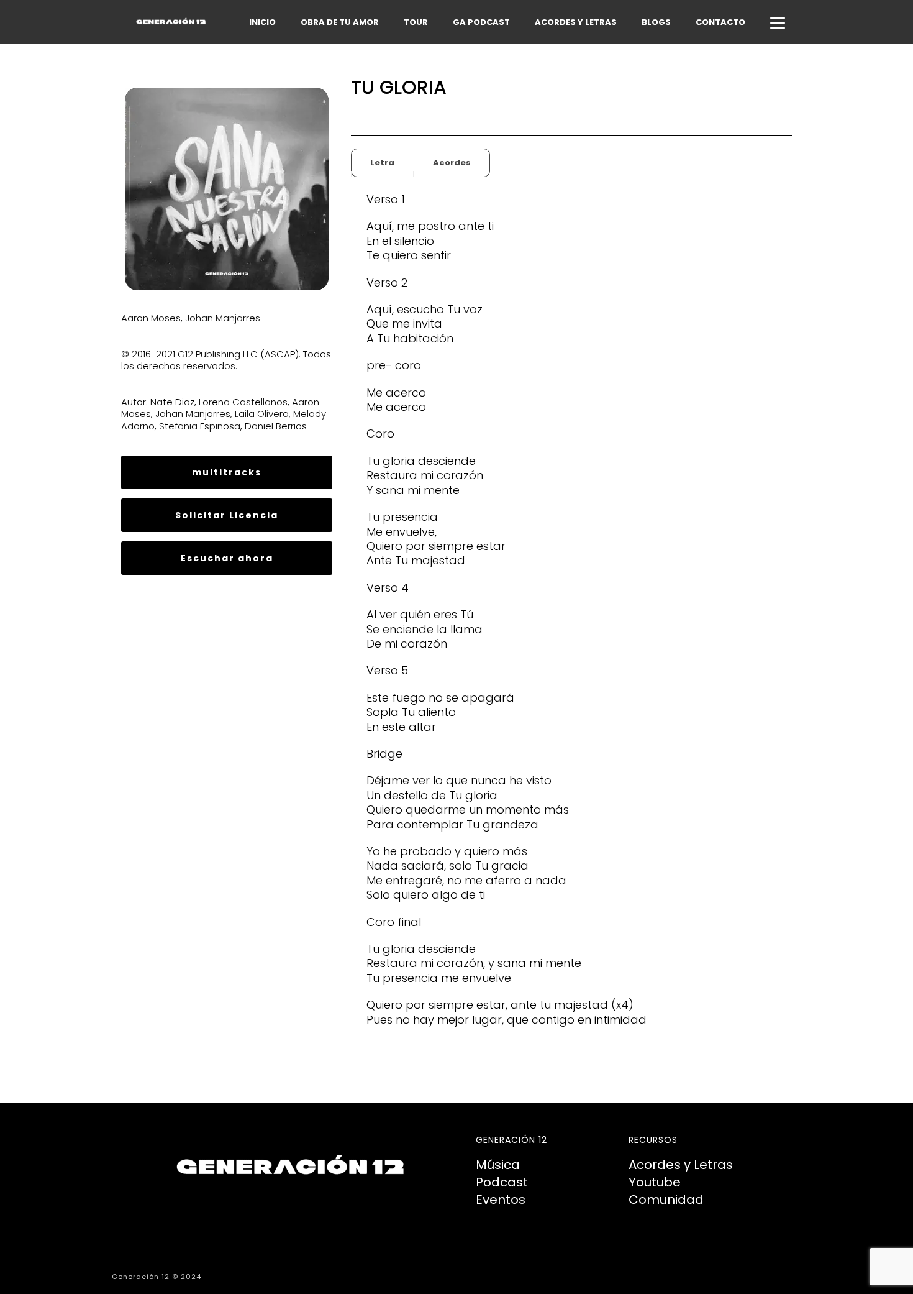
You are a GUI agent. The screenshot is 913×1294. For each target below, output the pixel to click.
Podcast (502, 1182)
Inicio (262, 22)
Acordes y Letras (681, 1164)
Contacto (720, 22)
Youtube (655, 1182)
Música (498, 1164)
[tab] (382, 163)
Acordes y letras (576, 22)
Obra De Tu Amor (340, 22)
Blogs (656, 22)
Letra (382, 162)
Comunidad (666, 1199)
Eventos (500, 1199)
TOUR (416, 22)
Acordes (452, 162)
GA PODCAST (481, 22)
